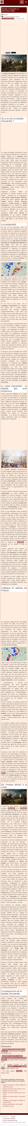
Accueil (13, 1116)
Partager (8, 52)
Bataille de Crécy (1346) (10, 1090)
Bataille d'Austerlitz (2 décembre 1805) (10, 10)
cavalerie (23, 808)
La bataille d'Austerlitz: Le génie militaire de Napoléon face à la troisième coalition (14, 1058)
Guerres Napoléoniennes (10, 1120)
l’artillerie (21, 542)
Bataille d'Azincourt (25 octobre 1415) (14, 1089)
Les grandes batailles (9, 1118)
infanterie (12, 808)
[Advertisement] (14, 36)
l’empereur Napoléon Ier (8, 77)
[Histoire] (2, 2)
